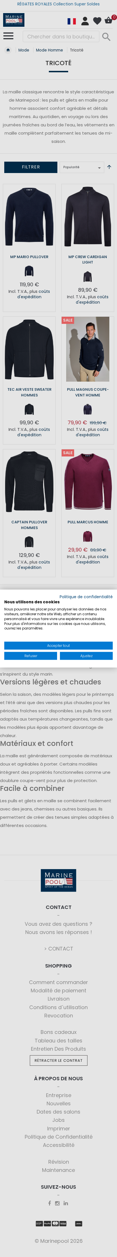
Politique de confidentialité (86, 596)
